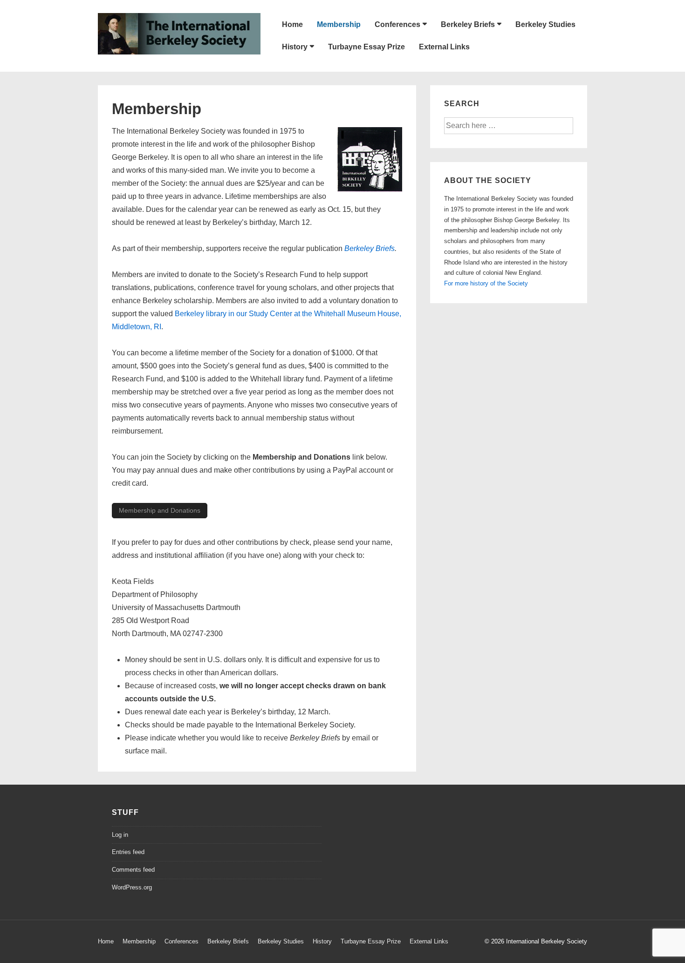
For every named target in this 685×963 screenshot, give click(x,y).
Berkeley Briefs (468, 24)
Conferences (397, 24)
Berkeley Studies (545, 24)
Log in (120, 834)
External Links (444, 47)
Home (292, 24)
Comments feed (133, 869)
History (295, 47)
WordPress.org (132, 887)
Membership (339, 24)
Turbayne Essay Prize (366, 47)
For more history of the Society (486, 283)
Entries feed (128, 851)
